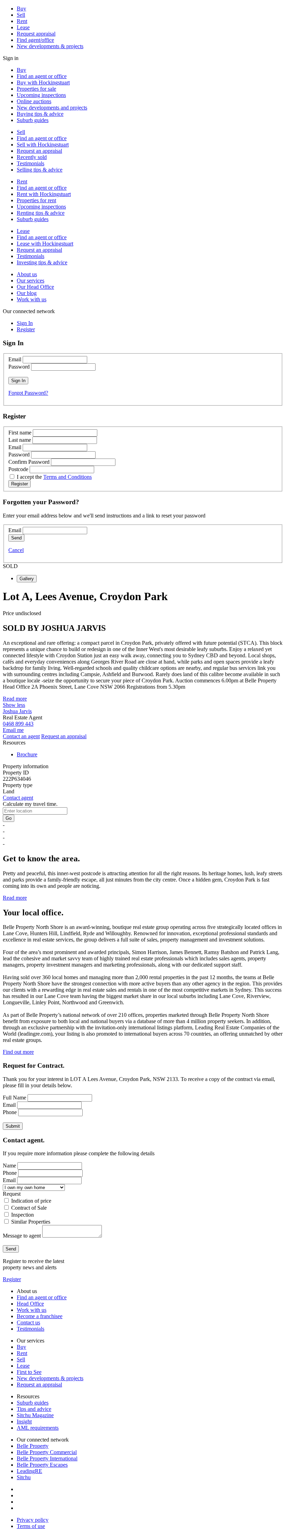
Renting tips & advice (41, 213)
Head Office (30, 1304)
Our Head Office (35, 287)
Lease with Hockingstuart (45, 244)
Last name (19, 440)
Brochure (27, 754)
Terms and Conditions (67, 477)
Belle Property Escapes (42, 1465)
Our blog (27, 293)
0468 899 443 (18, 724)
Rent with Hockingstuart (44, 194)
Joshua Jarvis (17, 711)
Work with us (31, 299)
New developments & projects (50, 46)
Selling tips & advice (39, 170)
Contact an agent (21, 736)
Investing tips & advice (42, 262)
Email (14, 359)
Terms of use (31, 1526)
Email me (13, 730)
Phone (10, 1112)
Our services (30, 280)
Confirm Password (29, 462)
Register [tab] (26, 329)
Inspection (22, 1215)
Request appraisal (36, 34)
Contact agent (18, 798)
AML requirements (38, 1428)
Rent (22, 21)
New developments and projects (52, 108)
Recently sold (32, 157)
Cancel (16, 550)
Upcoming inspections (41, 95)
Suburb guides (32, 120)
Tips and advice (34, 1409)
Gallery (27, 578)
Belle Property (32, 1446)
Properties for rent (36, 200)
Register (12, 1279)
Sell (21, 15)
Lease (23, 27)
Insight (24, 1421)
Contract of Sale (29, 1208)
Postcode (18, 469)
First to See (29, 1372)
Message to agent (22, 1236)
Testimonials (30, 163)
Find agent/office (35, 40)
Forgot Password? (28, 393)
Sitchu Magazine (35, 1415)
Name (9, 1166)
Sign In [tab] (25, 323)
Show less (14, 705)
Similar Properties (30, 1222)
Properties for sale (36, 89)
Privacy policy (32, 1520)
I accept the (54, 477)
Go (9, 818)
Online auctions (34, 101)
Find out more (18, 1052)
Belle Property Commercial (47, 1452)
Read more (15, 699)
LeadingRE (29, 1471)
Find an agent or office (42, 76)
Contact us (28, 1322)
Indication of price (31, 1201)
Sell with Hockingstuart (43, 145)
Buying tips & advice (40, 114)
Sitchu (24, 1477)
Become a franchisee (39, 1316)
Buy (21, 9)
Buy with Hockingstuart (43, 82)
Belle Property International (47, 1458)
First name (19, 433)
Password (19, 367)
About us (27, 274)
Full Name (14, 1098)
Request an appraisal (39, 151)
